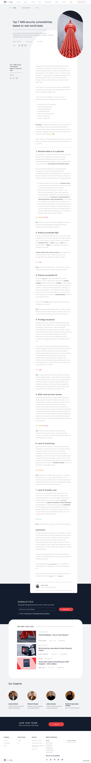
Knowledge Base (48, 2)
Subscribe (66, 609)
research (44, 278)
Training (33, 2)
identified (63, 500)
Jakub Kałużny (42, 640)
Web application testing (36, 740)
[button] (86, 760)
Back (14, 8)
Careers (5, 745)
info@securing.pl (49, 752)
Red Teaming (34, 749)
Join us (56, 724)
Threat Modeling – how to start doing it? (53, 635)
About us (18, 2)
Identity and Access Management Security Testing (38, 746)
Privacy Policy (28, 613)
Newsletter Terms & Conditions (42, 613)
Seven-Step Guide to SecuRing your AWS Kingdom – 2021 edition (54, 662)
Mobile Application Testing (37, 743)
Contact (63, 2)
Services (26, 2)
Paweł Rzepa (42, 667)
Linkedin (60, 576)
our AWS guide (52, 564)
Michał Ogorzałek (43, 654)
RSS (18, 743)
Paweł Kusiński (17, 41)
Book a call (81, 2)
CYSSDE (56, 2)
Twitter (51, 576)
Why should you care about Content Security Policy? (55, 649)
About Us (5, 740)
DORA (39, 2)
